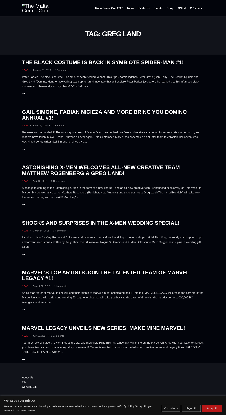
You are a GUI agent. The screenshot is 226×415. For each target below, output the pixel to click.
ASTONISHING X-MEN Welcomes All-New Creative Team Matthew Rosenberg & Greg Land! (101, 170)
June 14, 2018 (40, 125)
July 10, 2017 (40, 335)
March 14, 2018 (41, 230)
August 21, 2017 (41, 286)
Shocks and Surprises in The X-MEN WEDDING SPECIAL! (101, 223)
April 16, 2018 (40, 181)
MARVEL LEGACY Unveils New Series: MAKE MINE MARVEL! (103, 328)
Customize (169, 408)
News (25, 70)
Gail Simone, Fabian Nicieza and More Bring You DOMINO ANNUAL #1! (104, 115)
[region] (113, 405)
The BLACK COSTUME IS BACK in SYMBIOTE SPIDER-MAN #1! (103, 62)
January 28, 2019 (42, 70)
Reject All (191, 408)
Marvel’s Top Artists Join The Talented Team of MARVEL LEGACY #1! (105, 275)
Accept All (212, 408)
